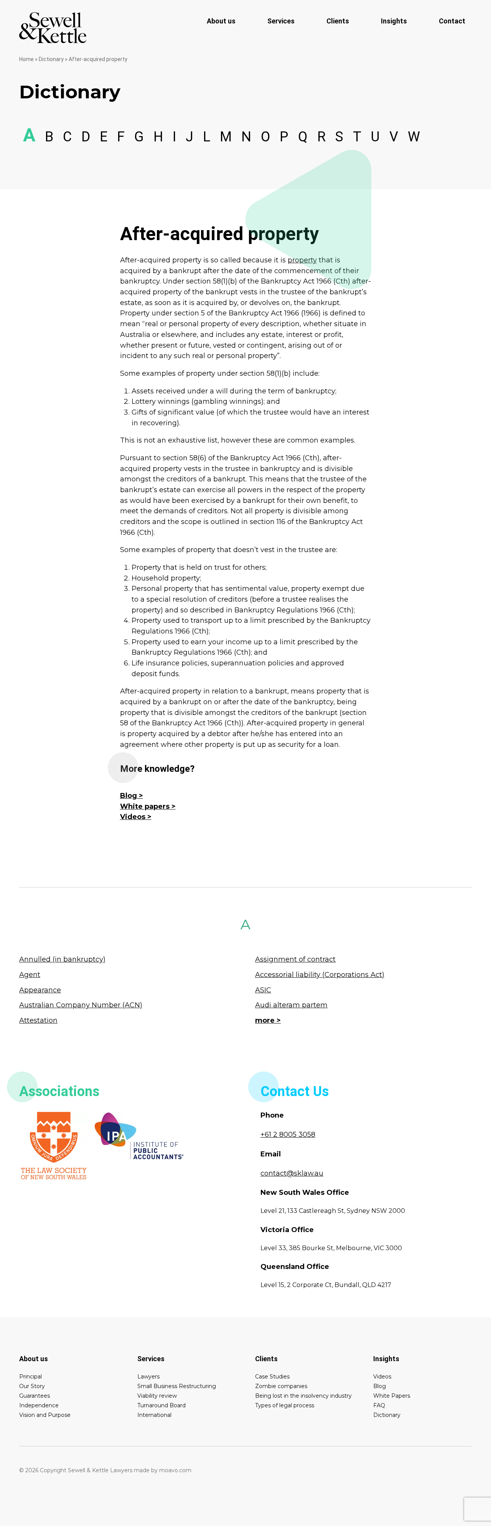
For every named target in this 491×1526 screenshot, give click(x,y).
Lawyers (148, 1376)
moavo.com (175, 1470)
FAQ (379, 1405)
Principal (30, 1376)
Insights (394, 21)
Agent (29, 974)
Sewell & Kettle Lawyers (53, 27)
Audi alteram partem (291, 1005)
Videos (132, 817)
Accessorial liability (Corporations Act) (319, 974)
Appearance (40, 990)
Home (26, 59)
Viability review (157, 1395)
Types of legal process (284, 1405)
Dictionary (51, 59)
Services (281, 21)
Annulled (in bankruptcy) (62, 959)
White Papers (391, 1395)
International (154, 1415)
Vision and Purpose (45, 1415)
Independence (39, 1405)
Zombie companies (281, 1386)
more (265, 1020)
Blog (128, 795)
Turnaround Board (161, 1405)
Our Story (32, 1386)
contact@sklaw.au (291, 1173)
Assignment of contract (295, 959)
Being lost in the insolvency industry (303, 1395)
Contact (452, 21)
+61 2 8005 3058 (287, 1134)
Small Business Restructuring (176, 1386)
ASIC (263, 990)
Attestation (38, 1020)
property (302, 260)
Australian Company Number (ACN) (80, 1005)
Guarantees (34, 1395)
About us (221, 21)
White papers (145, 806)
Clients (337, 21)
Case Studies (272, 1376)
